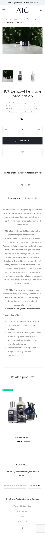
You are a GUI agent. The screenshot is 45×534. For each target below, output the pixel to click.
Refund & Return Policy (22, 506)
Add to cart (24, 140)
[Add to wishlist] (22, 152)
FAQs (22, 516)
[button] (6, 129)
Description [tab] (14, 198)
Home (4, 19)
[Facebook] (22, 528)
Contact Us (22, 521)
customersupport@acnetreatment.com (22, 308)
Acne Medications (16, 19)
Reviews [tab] (30, 198)
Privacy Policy (22, 511)
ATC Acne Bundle (22, 437)
